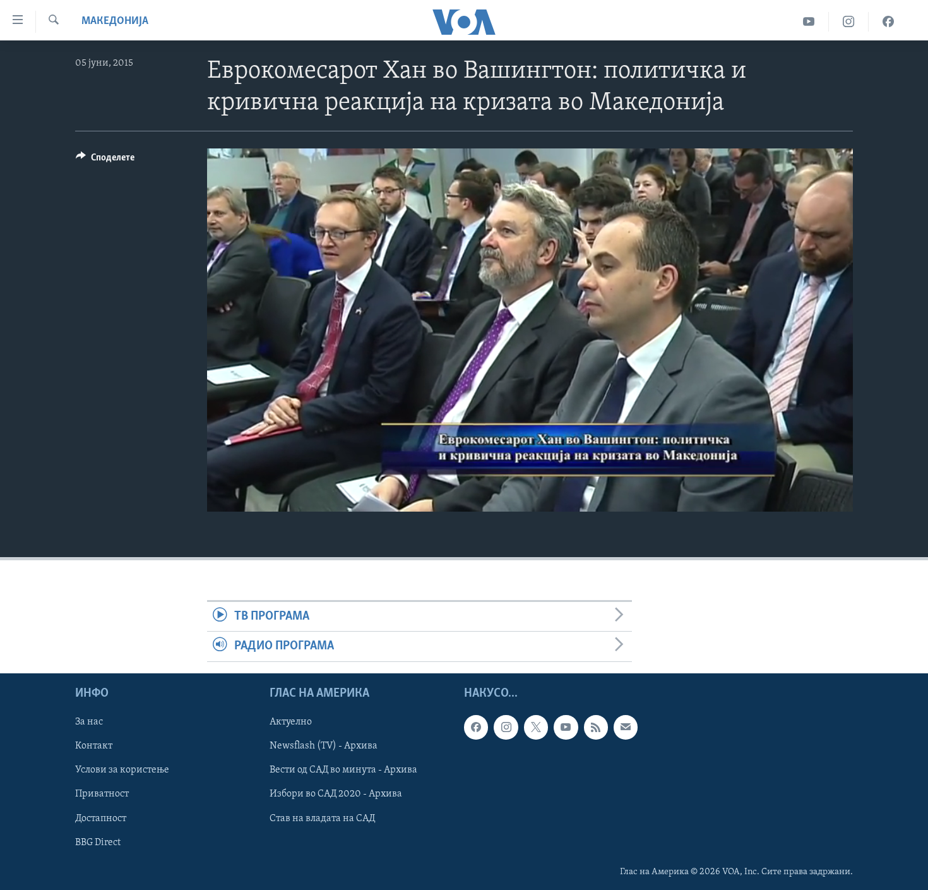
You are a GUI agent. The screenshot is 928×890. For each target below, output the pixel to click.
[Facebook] (888, 22)
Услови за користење (122, 770)
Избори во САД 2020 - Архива (336, 794)
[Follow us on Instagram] (506, 727)
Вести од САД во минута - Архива (343, 770)
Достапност (100, 818)
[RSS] (596, 727)
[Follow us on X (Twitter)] (536, 727)
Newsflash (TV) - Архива (324, 746)
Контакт (93, 746)
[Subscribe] (626, 727)
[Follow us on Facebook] (476, 727)
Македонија (114, 21)
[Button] (105, 160)
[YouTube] (809, 22)
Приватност (102, 794)
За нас (89, 722)
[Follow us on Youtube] (566, 727)
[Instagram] (849, 22)
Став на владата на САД (322, 818)
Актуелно (291, 722)
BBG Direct (98, 842)
